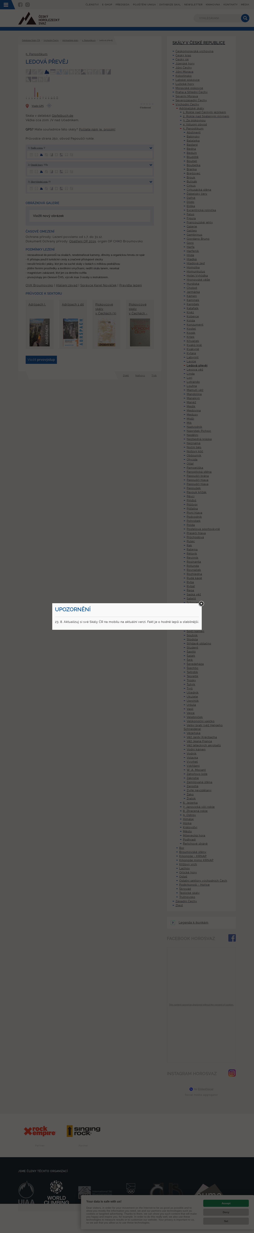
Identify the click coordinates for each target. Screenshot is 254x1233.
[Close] (201, 603)
